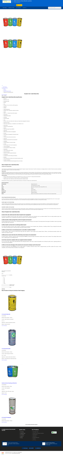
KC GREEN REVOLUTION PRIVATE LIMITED (22, 1)
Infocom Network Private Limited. (16, 453)
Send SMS (31, 448)
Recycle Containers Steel (7, 91)
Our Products (18, 7)
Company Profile (11, 7)
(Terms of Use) (20, 452)
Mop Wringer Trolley (35, 431)
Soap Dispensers (35, 434)
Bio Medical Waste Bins (36, 437)
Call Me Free (39, 448)
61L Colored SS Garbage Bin (6, 417)
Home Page (5, 7)
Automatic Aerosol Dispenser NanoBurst (38, 433)
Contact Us (24, 7)
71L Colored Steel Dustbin (6, 348)
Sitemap (21, 437)
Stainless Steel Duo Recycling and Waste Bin (9, 383)
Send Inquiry (20, 5)
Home (4, 88)
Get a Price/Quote (4, 94)
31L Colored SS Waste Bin (6, 314)
